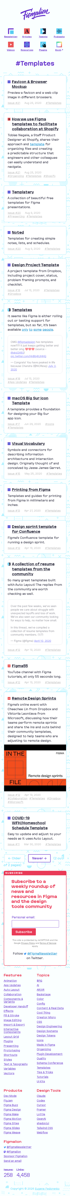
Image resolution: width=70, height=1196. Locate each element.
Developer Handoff (16, 1006)
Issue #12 (14, 548)
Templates (22, 310)
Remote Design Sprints (34, 698)
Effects (8, 1010)
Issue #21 (14, 102)
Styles (8, 1059)
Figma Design (12, 1109)
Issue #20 (14, 212)
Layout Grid (11, 1036)
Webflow (42, 1132)
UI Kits (41, 1081)
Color (40, 998)
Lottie (41, 1114)
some (37, 329)
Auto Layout (12, 989)
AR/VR (40, 989)
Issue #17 (14, 424)
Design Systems (47, 1031)
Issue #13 (14, 510)
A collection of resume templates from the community (33, 569)
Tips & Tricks (45, 1072)
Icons (40, 1040)
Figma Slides (12, 1127)
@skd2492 (17, 352)
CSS (39, 1021)
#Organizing (16, 176)
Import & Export (14, 1024)
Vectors (9, 1073)
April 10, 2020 (42, 640)
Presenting (11, 1045)
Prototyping (12, 1050)
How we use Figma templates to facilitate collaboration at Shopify (35, 124)
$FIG (39, 980)
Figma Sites (11, 1123)
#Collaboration (17, 798)
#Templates (53, 102)
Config (41, 1003)
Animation (10, 980)
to (30, 329)
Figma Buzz (11, 1105)
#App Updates (17, 382)
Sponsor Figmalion (15, 1156)
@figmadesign (26, 341)
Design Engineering (49, 1026)
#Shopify (49, 176)
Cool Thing (43, 1012)
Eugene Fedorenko (47, 1188)
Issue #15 (14, 473)
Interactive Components (12, 1030)
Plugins (8, 1041)
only (25, 329)
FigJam (8, 1100)
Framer (41, 1109)
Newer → (39, 858)
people (48, 329)
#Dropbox (14, 293)
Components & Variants (13, 1000)
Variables (10, 1068)
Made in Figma (46, 1044)
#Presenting (16, 216)
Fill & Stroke (11, 1015)
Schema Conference (50, 1062)
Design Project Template (35, 265)
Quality (41, 1058)
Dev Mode (10, 1095)
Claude (41, 1095)
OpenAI (41, 1118)
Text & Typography (16, 1064)
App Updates (12, 985)
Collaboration (12, 994)
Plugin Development (50, 1053)
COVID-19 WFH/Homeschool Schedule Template (30, 823)
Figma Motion (12, 1118)
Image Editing (12, 1020)
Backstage (44, 994)
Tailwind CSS (45, 1127)
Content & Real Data (50, 1008)
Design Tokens (46, 1035)
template (37, 144)
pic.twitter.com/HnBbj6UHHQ (28, 356)
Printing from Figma (31, 490)
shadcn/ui (43, 1123)
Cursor (41, 1105)
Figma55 (20, 666)
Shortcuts (10, 1054)
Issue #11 (14, 844)
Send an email (12, 1160)
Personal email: (23, 917)
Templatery (23, 192)
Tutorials (42, 1076)
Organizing (44, 1049)
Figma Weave (12, 1132)
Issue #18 (14, 290)
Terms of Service (48, 943)
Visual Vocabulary (28, 444)
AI (38, 985)
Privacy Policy (28, 943)
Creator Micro (46, 1017)
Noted (18, 232)
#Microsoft (15, 802)
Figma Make (11, 1114)
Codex (41, 1100)
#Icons (49, 424)
